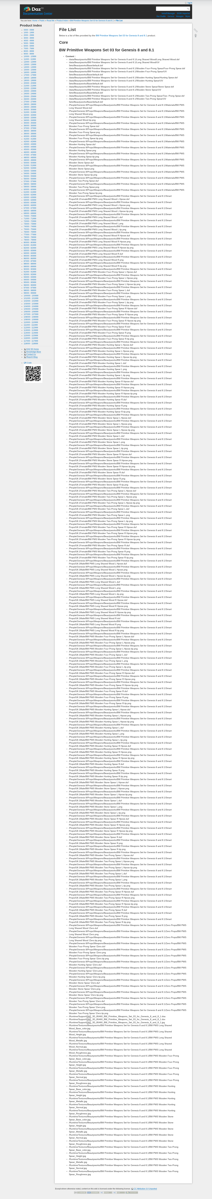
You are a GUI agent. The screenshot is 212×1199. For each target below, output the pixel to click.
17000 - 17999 (30, 75)
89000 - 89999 (30, 266)
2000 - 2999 (29, 35)
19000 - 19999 (30, 80)
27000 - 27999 (30, 102)
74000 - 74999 (30, 226)
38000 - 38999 (30, 131)
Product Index (62, 21)
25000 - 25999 (30, 96)
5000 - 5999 (29, 43)
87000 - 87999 (30, 261)
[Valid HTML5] (106, 1192)
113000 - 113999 (31, 330)
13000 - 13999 (30, 64)
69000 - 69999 (30, 213)
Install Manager (168, 13)
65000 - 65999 (30, 203)
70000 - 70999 (30, 216)
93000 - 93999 (30, 277)
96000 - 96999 (30, 285)
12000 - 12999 (30, 62)
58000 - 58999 (30, 184)
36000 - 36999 (30, 126)
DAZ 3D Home (33, 349)
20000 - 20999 (30, 83)
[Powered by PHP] (93, 1192)
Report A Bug (32, 357)
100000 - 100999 (31, 296)
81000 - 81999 (30, 245)
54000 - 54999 (30, 173)
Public (42, 21)
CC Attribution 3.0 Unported (145, 1189)
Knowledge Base (34, 352)
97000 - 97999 (30, 288)
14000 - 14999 (30, 67)
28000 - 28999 (30, 104)
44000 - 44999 (30, 147)
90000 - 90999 (30, 269)
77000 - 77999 (30, 235)
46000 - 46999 (30, 152)
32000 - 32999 (30, 115)
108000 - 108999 (31, 317)
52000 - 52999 (30, 168)
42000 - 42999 (30, 141)
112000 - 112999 (31, 328)
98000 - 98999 (30, 290)
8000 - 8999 (29, 51)
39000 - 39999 (30, 134)
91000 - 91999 (30, 272)
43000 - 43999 (30, 144)
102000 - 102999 (31, 301)
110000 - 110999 (31, 322)
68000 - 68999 (30, 211)
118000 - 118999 (31, 344)
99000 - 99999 (30, 293)
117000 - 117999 (31, 341)
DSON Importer (183, 13)
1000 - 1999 (29, 32)
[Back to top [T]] (195, 35)
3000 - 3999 (29, 38)
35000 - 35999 (30, 123)
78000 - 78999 (30, 237)
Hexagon (179, 16)
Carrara (171, 16)
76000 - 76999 (30, 232)
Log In (190, 2)
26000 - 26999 (30, 99)
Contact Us (31, 354)
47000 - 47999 (30, 155)
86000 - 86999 (30, 258)
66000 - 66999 (30, 205)
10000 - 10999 (30, 56)
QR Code (28, 363)
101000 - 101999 (31, 298)
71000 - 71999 (30, 219)
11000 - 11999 (30, 59)
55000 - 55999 (30, 176)
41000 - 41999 (30, 139)
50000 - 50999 (30, 163)
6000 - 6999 (29, 46)
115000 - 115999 (31, 335)
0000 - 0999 (29, 30)
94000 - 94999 (30, 280)
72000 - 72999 (30, 221)
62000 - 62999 (30, 195)
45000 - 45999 (30, 149)
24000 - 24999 (30, 94)
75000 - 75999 (30, 229)
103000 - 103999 (31, 304)
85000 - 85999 (30, 256)
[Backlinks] (195, 30)
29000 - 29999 (30, 107)
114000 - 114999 (31, 333)
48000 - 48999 (30, 157)
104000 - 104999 (31, 306)
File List (119, 21)
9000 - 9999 (29, 54)
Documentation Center (37, 13)
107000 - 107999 (31, 314)
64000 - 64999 (30, 200)
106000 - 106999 (31, 312)
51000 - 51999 (30, 165)
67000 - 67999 (30, 208)
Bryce (187, 16)
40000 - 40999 (30, 136)
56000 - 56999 (30, 179)
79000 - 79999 (30, 240)
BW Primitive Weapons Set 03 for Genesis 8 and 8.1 (92, 21)
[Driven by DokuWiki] (132, 1192)
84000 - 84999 (30, 253)
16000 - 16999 (30, 72)
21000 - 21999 (30, 86)
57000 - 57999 (30, 181)
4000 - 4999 (29, 41)
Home (34, 21)
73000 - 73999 (30, 224)
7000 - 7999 (29, 48)
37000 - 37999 (30, 128)
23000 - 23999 (30, 91)
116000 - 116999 (31, 338)
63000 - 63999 (30, 197)
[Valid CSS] (119, 1192)
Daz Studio (161, 16)
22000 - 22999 (30, 88)
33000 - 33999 (30, 118)
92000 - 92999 (30, 274)
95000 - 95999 (30, 282)
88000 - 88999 (30, 264)
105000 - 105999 (31, 309)
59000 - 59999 (30, 187)
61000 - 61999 (30, 192)
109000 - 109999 (31, 319)
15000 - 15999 (30, 70)
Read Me (50, 21)
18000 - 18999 (30, 78)
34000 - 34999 (30, 120)
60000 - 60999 (30, 189)
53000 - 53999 (30, 171)
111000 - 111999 (31, 325)
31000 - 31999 (30, 112)
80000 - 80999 (30, 242)
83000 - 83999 (30, 250)
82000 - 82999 (30, 248)
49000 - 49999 (30, 160)
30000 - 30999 (30, 110)
